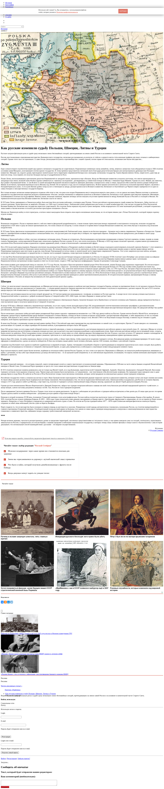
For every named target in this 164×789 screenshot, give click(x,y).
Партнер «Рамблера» (13, 690)
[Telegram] (11, 602)
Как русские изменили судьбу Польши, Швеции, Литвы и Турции (30, 694)
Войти (3, 759)
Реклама (8, 15)
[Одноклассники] (5, 602)
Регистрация (12, 759)
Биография (9, 5)
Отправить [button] (5, 787)
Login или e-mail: (7, 741)
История (8, 3)
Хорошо (123, 11)
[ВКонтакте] (2, 602)
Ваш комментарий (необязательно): (18, 776)
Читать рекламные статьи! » (11, 686)
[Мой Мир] (8, 602)
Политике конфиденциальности (67, 12)
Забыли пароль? (24, 759)
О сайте (8, 17)
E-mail (3, 721)
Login (3, 713)
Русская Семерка (156, 430)
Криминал (9, 7)
